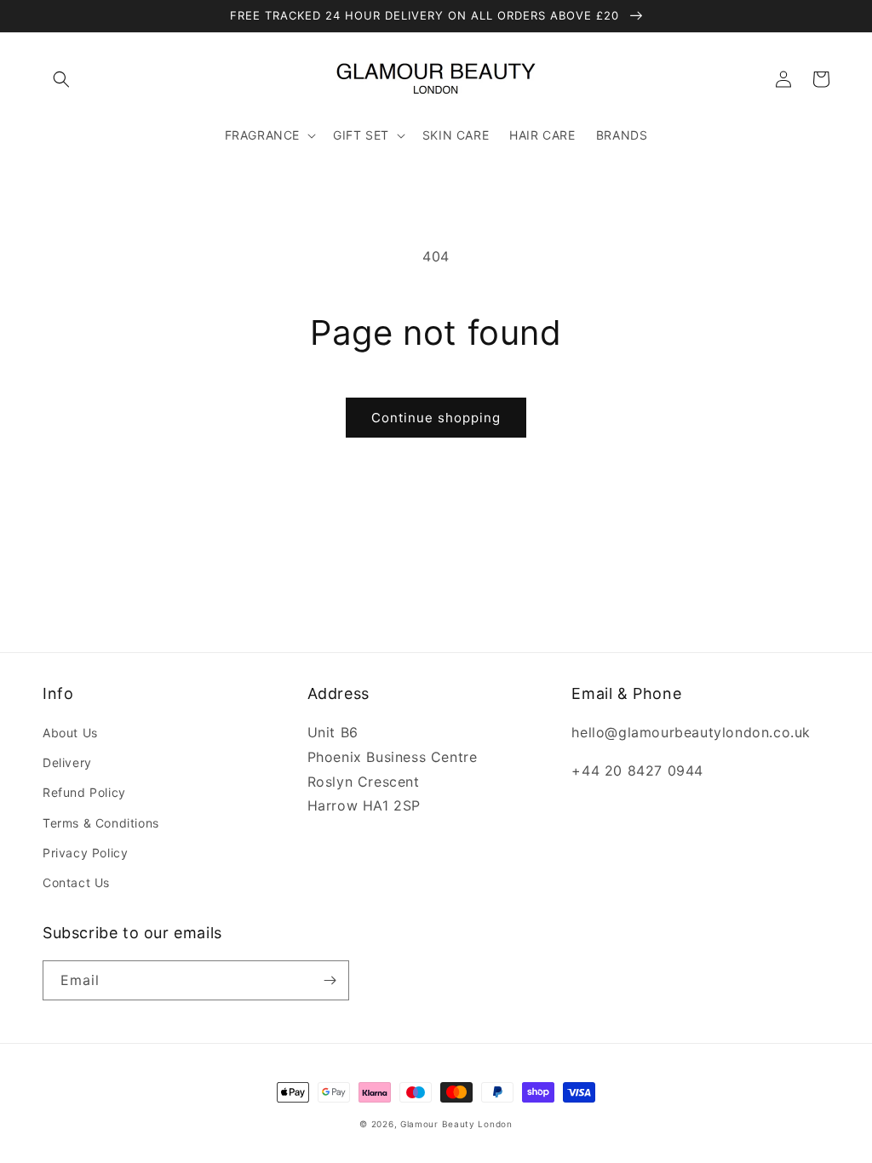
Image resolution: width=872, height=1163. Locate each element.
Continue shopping (436, 418)
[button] (61, 79)
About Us (70, 732)
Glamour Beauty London (456, 1124)
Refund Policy (84, 792)
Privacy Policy (85, 852)
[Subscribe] (329, 980)
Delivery (67, 762)
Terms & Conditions (101, 823)
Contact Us (76, 882)
